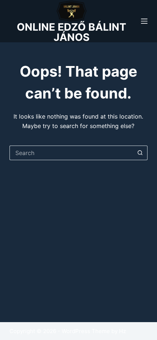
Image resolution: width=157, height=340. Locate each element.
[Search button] (140, 153)
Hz (122, 331)
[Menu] (144, 21)
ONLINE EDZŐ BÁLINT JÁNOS (71, 32)
